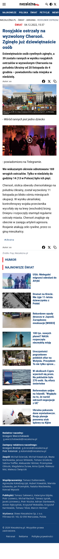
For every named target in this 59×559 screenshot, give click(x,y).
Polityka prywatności (42, 536)
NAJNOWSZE (10, 12)
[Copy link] (54, 81)
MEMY (55, 12)
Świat (21, 20)
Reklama (23, 536)
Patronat (10, 536)
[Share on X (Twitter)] (49, 81)
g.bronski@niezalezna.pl (35, 447)
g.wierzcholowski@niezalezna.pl (20, 439)
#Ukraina (9, 239)
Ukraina (31, 20)
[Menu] (4, 4)
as (10, 81)
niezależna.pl (8, 20)
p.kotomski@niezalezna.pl (32, 451)
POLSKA (23, 12)
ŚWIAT (33, 12)
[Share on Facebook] (43, 81)
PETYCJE (45, 12)
